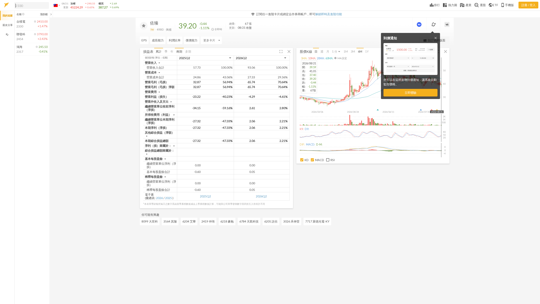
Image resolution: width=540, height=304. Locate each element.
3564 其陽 (170, 221)
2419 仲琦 (208, 221)
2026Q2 (261, 196)
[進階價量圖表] (419, 24)
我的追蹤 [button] (8, 15)
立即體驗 (410, 92)
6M (360, 51)
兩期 (179, 51)
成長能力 (158, 40)
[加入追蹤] (143, 26)
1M (346, 51)
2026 (159, 198)
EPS (144, 40)
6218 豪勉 (227, 221)
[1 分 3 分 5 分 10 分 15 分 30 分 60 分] (336, 51)
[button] (31, 5)
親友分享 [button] (8, 25)
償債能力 (191, 40)
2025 (168, 198)
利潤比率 (175, 40)
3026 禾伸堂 (291, 221)
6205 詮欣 (271, 221)
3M (353, 51)
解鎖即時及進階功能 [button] (328, 14)
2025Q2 (205, 196)
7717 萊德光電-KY (317, 221)
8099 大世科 (150, 221)
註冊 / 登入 (528, 5)
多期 (188, 51)
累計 (159, 51)
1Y (367, 51)
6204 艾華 (189, 221)
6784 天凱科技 (249, 221)
